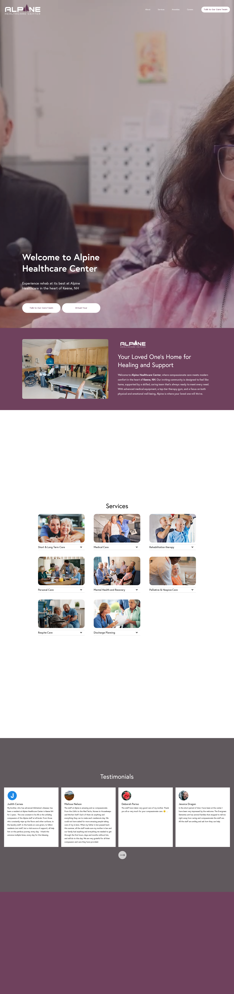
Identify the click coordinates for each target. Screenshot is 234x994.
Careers (190, 9)
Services (161, 9)
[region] (117, 817)
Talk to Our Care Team (215, 9)
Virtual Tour (81, 308)
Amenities (176, 9)
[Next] (122, 855)
